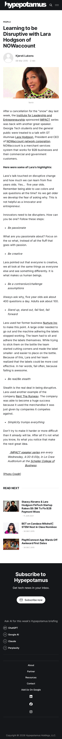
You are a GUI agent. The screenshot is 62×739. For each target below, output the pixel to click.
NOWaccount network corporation (28, 141)
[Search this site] (50, 5)
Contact (31, 683)
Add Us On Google (31, 689)
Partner (31, 671)
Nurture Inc (50, 322)
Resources (30, 677)
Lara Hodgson (24, 137)
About (31, 665)
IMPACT (45, 119)
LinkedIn (31, 696)
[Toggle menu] (57, 5)
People (7, 22)
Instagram (31, 711)
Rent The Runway (27, 396)
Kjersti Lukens (25, 55)
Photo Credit (12, 474)
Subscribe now (33, 600)
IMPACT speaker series (24, 452)
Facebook (31, 704)
